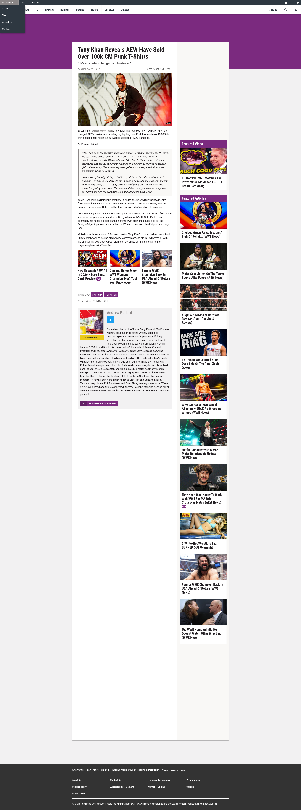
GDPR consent (79, 793)
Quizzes (35, 2)
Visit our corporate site (173, 770)
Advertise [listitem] (7, 22)
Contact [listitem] (6, 29)
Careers (190, 787)
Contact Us (115, 780)
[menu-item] (26, 9)
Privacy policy (193, 780)
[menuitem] (9, 2)
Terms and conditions (159, 780)
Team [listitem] (5, 15)
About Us (76, 780)
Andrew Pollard (90, 69)
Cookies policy (79, 787)
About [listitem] (5, 8)
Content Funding (156, 787)
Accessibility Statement (122, 787)
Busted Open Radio (102, 130)
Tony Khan (111, 294)
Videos (23, 2)
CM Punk (97, 294)
